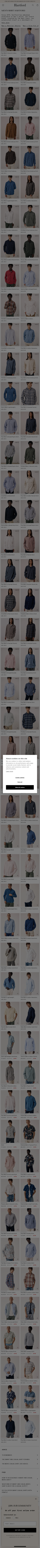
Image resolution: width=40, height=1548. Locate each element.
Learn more (9, 771)
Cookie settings (19, 777)
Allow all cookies (20, 787)
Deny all (20, 782)
